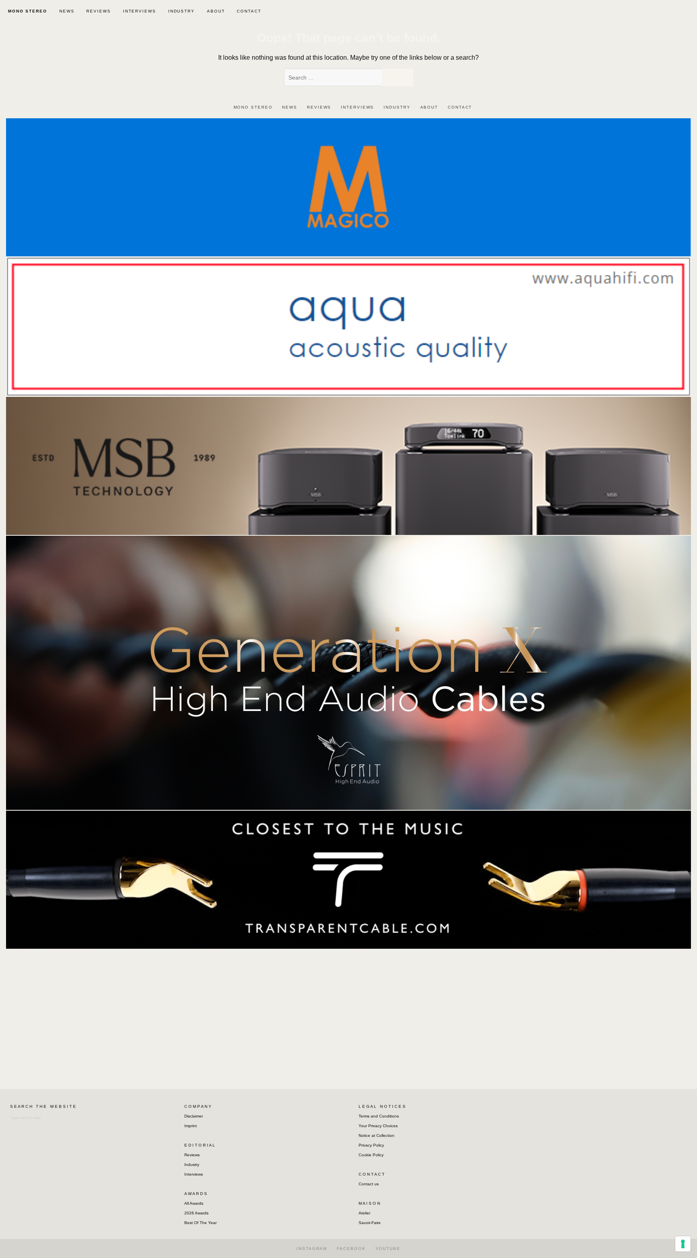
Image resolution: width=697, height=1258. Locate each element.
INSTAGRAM (311, 1248)
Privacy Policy (371, 1145)
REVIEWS (98, 11)
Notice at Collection (376, 1135)
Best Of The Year (200, 1222)
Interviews (193, 1174)
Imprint (190, 1126)
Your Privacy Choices (378, 1126)
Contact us (369, 1184)
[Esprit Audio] (348, 672)
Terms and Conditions (379, 1116)
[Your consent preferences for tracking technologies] (683, 1244)
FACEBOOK (351, 1248)
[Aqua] (348, 326)
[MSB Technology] (348, 465)
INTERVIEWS (139, 11)
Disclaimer (193, 1116)
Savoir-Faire (370, 1222)
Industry (191, 1164)
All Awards (193, 1203)
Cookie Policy (371, 1155)
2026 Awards (196, 1213)
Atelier (364, 1213)
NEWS (67, 11)
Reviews (192, 1155)
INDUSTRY (181, 11)
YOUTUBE (388, 1248)
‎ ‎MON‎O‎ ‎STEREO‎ (26, 11)
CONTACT (249, 11)
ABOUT (216, 11)
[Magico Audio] (348, 186)
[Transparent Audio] (348, 879)
